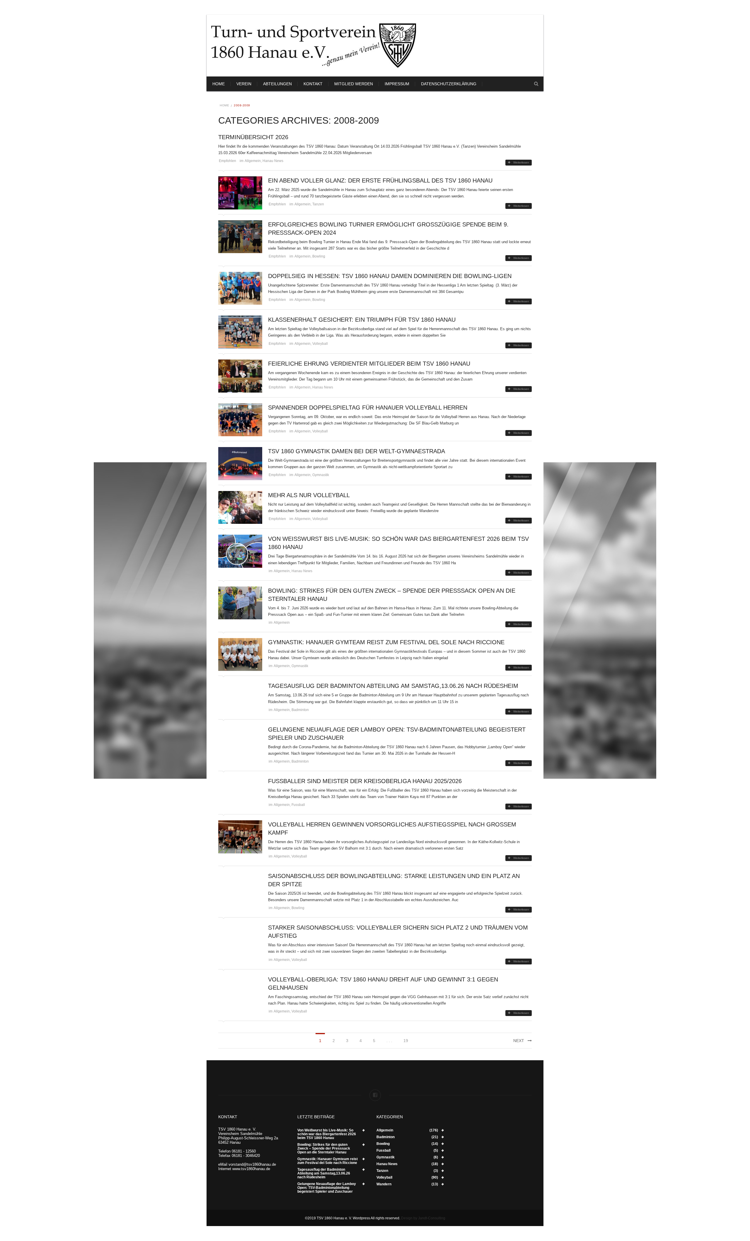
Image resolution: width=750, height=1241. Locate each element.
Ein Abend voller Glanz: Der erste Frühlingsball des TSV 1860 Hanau (380, 180)
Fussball (298, 805)
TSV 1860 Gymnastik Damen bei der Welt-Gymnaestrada (356, 451)
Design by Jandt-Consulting (423, 1218)
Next (518, 1040)
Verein (243, 83)
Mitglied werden (353, 83)
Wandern (383, 1184)
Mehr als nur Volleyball (309, 495)
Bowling (318, 256)
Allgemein (253, 161)
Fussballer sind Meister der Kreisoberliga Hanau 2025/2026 (365, 781)
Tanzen (318, 204)
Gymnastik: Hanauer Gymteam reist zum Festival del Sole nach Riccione (386, 642)
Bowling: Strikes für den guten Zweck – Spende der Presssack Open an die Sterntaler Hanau (323, 1148)
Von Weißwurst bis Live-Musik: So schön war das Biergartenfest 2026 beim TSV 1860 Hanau (326, 1134)
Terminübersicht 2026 (253, 137)
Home (218, 83)
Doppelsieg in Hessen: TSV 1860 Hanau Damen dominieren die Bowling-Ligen (390, 276)
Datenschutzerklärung (448, 83)
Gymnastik (320, 475)
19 (405, 1040)
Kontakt (313, 83)
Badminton (300, 710)
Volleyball (320, 344)
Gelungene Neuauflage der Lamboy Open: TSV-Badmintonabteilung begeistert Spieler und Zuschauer (326, 1188)
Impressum (397, 83)
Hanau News (272, 161)
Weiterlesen (521, 162)
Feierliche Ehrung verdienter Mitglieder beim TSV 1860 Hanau (369, 363)
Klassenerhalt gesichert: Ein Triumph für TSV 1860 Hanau (362, 319)
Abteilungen (277, 83)
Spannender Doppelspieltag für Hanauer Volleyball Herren (367, 407)
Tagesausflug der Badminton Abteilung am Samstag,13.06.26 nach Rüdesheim (393, 686)
